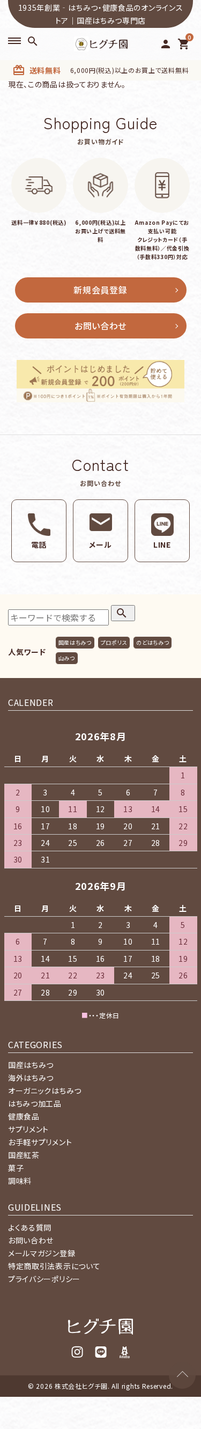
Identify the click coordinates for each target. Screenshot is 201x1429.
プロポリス (114, 642)
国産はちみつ (75, 642)
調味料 (20, 1180)
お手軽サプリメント (40, 1142)
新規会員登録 (100, 289)
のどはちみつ (152, 642)
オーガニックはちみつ (44, 1090)
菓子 (16, 1167)
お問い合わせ (100, 325)
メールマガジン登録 (41, 1253)
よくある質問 (29, 1227)
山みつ (66, 658)
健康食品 (24, 1116)
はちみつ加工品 (35, 1103)
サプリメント (28, 1129)
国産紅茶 (24, 1155)
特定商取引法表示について (54, 1266)
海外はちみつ (31, 1077)
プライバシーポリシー (44, 1278)
